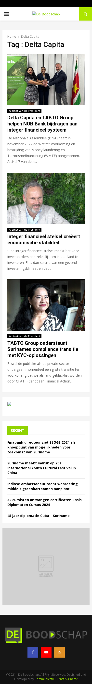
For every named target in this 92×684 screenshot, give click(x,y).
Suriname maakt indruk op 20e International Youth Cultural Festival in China (41, 468)
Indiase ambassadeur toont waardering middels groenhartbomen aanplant (42, 486)
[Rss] (59, 652)
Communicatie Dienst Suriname (56, 679)
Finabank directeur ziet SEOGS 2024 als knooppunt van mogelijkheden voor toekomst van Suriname (41, 447)
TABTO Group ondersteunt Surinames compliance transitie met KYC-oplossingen (42, 349)
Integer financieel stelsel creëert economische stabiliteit (43, 240)
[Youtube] (46, 652)
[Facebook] (32, 652)
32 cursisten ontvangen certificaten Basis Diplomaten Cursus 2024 (44, 502)
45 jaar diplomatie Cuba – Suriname (38, 515)
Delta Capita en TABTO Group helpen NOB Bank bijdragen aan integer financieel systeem (42, 124)
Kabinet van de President (24, 110)
